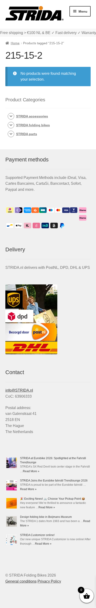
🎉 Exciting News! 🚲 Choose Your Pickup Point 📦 (52, 498)
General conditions (21, 581)
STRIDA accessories (32, 116)
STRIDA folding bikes (33, 125)
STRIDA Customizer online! (37, 535)
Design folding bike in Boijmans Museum (46, 517)
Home (15, 43)
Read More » (31, 471)
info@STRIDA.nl (19, 390)
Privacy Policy (49, 581)
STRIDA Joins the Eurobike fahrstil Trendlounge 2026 (54, 480)
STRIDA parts (26, 134)
